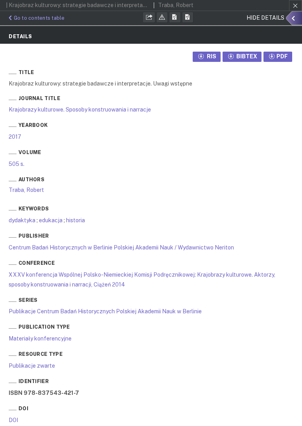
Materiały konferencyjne (40, 338)
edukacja (51, 220)
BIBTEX (246, 56)
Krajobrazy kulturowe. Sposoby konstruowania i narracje (80, 109)
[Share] (149, 17)
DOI (13, 420)
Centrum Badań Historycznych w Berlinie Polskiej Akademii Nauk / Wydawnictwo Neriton (121, 247)
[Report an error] (162, 17)
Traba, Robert (26, 190)
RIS (211, 56)
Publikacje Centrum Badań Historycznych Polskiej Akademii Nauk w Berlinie (105, 311)
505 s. (16, 164)
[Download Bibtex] (187, 17)
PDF (282, 56)
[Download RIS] (174, 17)
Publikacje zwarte (32, 366)
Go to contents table (39, 18)
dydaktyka (22, 220)
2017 (15, 137)
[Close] (295, 5)
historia (75, 220)
